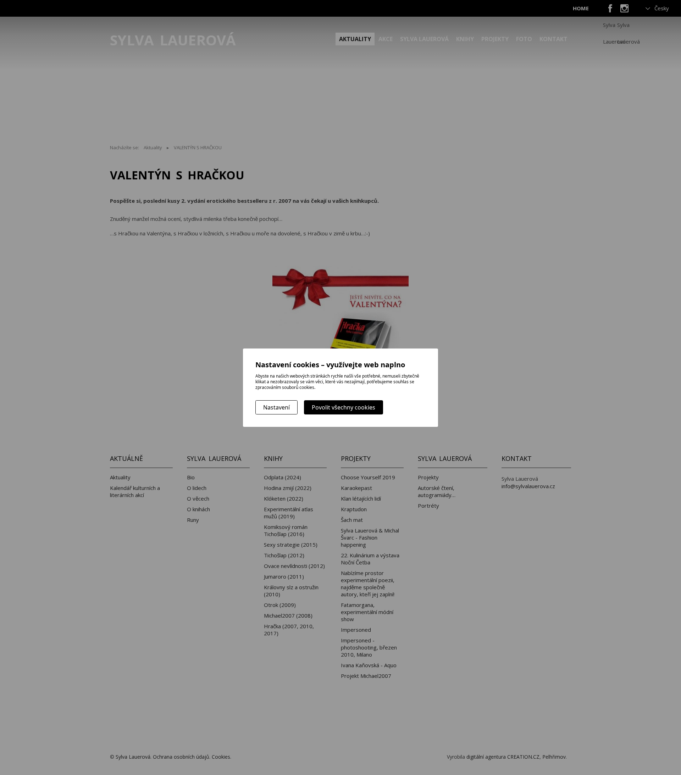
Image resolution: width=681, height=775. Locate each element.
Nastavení (276, 407)
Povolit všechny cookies (343, 407)
